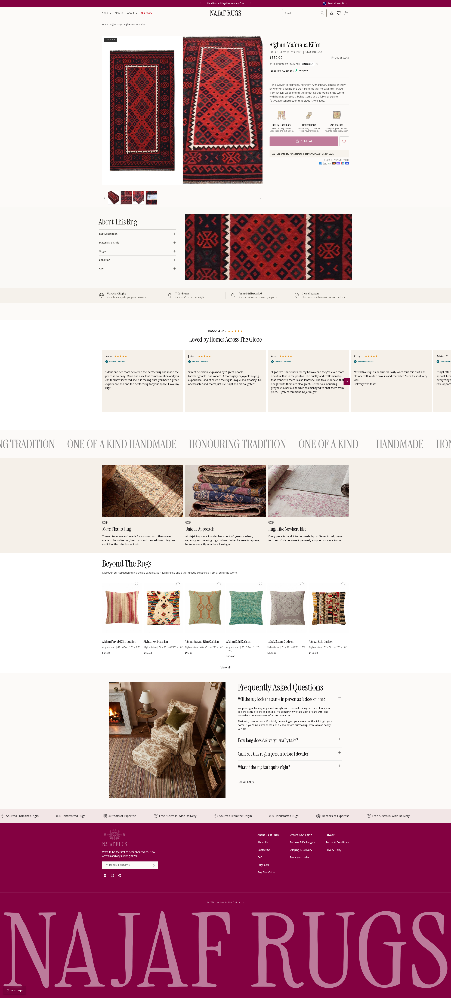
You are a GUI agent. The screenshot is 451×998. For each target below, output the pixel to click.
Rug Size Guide (266, 872)
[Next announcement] (251, 3)
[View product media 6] (151, 198)
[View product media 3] (113, 198)
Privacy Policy (333, 849)
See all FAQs (246, 782)
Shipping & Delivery (301, 849)
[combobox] (302, 13)
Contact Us (264, 849)
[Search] (322, 13)
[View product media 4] (126, 198)
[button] (106, 13)
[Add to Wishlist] (344, 141)
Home (105, 24)
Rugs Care (264, 864)
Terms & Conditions (337, 842)
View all (225, 667)
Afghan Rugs (116, 24)
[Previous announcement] (200, 3)
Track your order (299, 857)
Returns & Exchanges (302, 842)
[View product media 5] (138, 198)
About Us (263, 842)
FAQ (260, 857)
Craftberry (238, 902)
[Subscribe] (154, 865)
